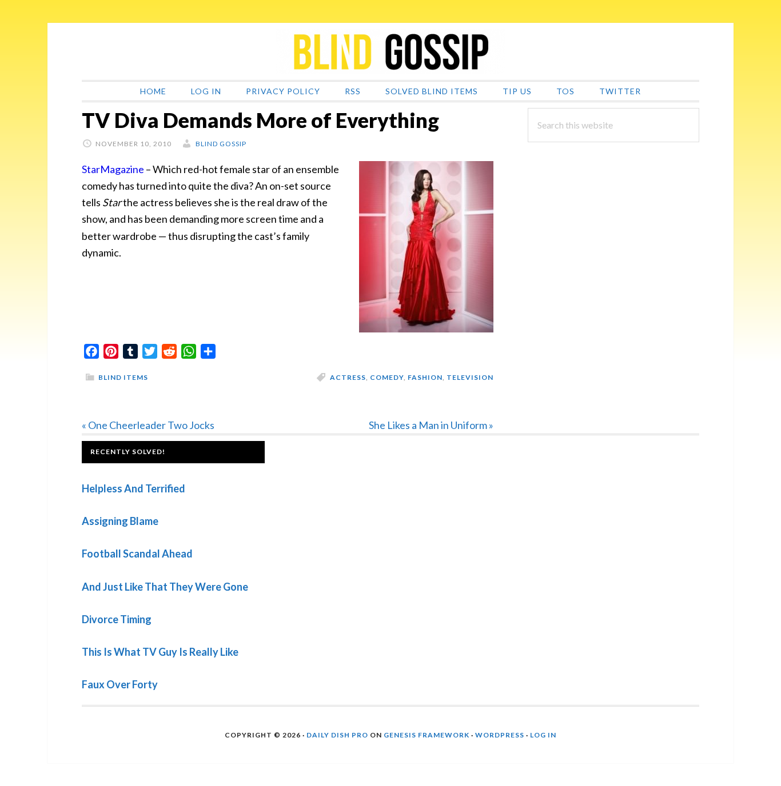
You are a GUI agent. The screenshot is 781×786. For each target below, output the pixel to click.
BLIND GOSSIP (390, 51)
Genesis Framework (426, 735)
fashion (425, 377)
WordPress (499, 735)
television (470, 377)
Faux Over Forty (120, 684)
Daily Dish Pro (337, 735)
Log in (543, 735)
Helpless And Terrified (133, 488)
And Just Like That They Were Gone (165, 586)
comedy (387, 377)
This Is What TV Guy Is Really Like (160, 651)
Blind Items (123, 377)
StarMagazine (113, 169)
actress (348, 377)
